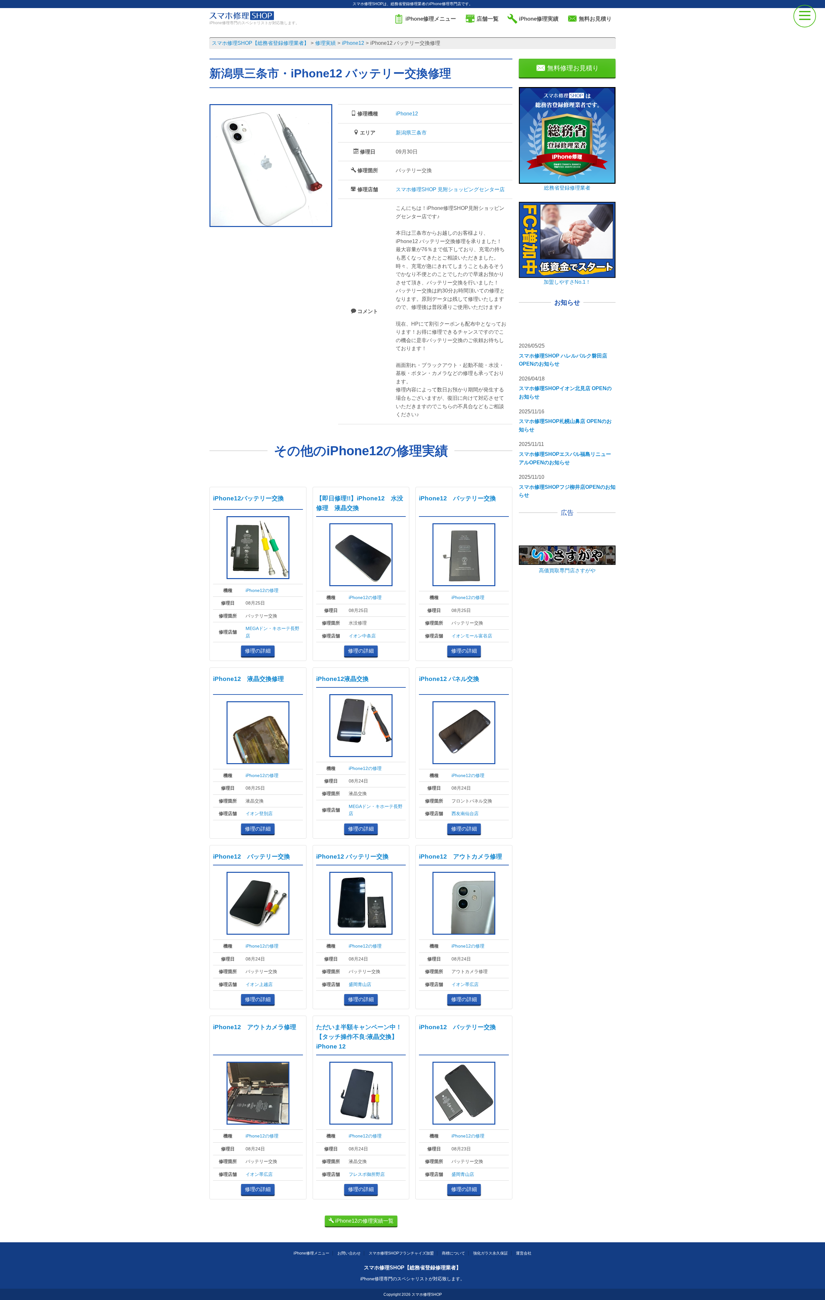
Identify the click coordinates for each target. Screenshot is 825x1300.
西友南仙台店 (465, 813)
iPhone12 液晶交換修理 (248, 678)
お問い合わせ (349, 1253)
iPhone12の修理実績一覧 (363, 1221)
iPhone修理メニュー (311, 1253)
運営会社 (523, 1253)
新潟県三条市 (411, 132)
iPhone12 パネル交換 (449, 678)
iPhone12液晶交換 (342, 678)
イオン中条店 (362, 635)
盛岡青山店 (360, 984)
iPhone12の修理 (262, 590)
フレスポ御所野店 (367, 1174)
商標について (453, 1253)
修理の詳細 (258, 651)
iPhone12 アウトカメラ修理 (460, 856)
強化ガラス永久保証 (490, 1253)
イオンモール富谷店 (471, 635)
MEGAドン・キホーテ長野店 (272, 632)
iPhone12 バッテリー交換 (457, 498)
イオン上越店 (259, 984)
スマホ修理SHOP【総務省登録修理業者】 (412, 1267)
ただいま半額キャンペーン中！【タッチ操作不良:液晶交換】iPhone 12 (359, 1037)
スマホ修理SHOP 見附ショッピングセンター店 (450, 189)
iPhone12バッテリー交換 (248, 498)
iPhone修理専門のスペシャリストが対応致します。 (412, 1278)
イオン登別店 (259, 813)
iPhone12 (407, 113)
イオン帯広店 (465, 984)
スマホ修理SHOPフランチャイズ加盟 (401, 1253)
